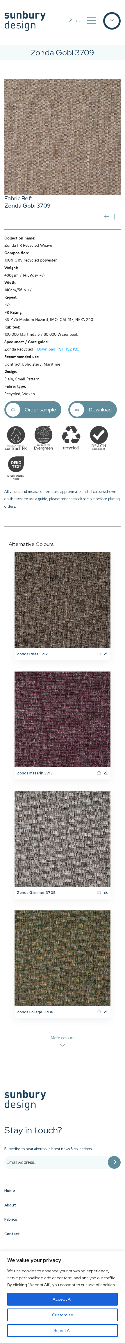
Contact (12, 1233)
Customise (62, 1314)
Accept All (62, 1299)
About (10, 1205)
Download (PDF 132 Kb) (58, 349)
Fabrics (10, 1219)
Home (9, 1190)
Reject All (62, 1330)
